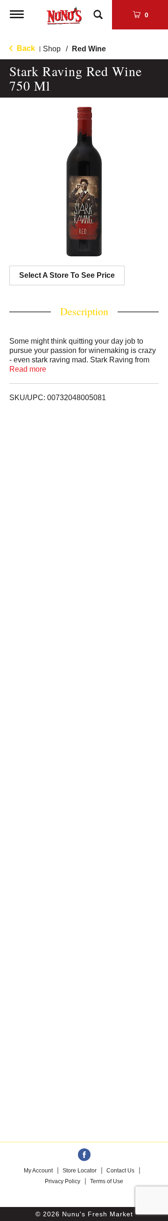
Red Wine (89, 49)
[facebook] (84, 1155)
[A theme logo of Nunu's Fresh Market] (64, 14)
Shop (52, 49)
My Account (38, 1170)
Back (25, 48)
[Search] (98, 10)
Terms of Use (106, 1181)
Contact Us (120, 1170)
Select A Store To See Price (67, 275)
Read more (27, 369)
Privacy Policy (62, 1181)
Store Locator (80, 1170)
